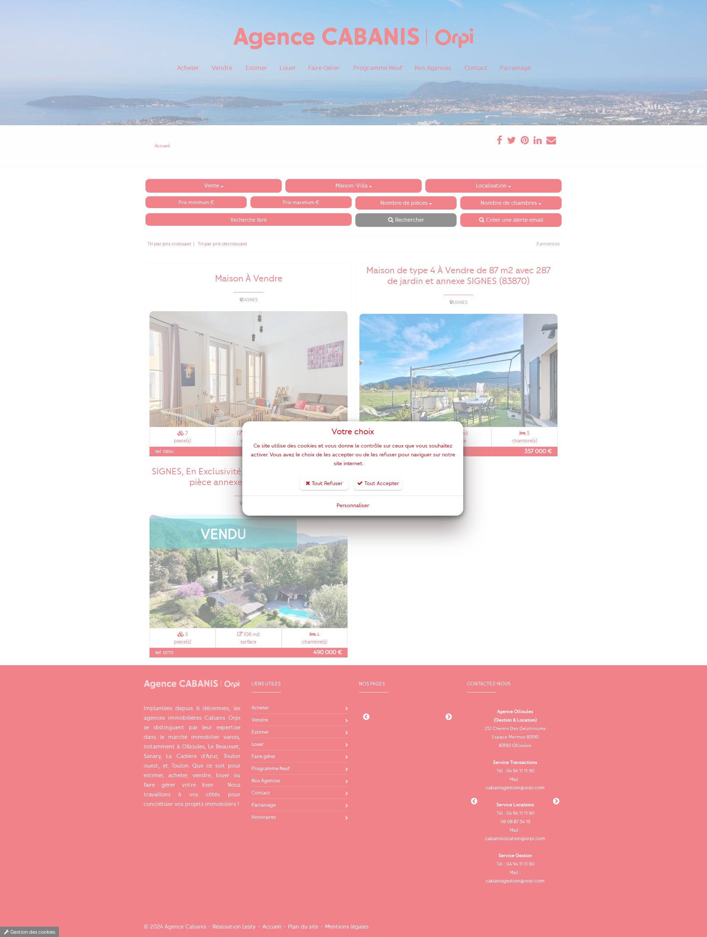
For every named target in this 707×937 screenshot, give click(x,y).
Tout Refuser (326, 483)
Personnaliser (353, 505)
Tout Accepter (381, 483)
